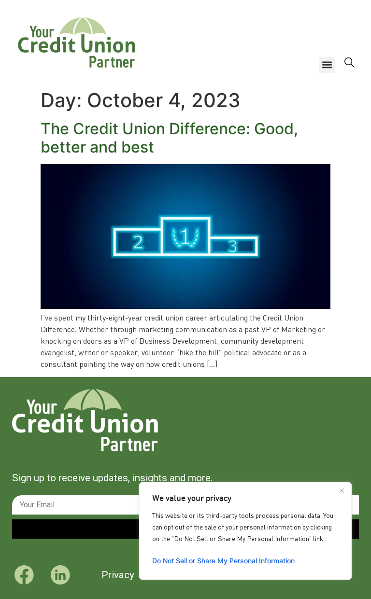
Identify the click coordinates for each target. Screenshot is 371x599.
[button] (327, 65)
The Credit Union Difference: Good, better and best (169, 137)
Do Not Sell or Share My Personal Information (223, 561)
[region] (245, 531)
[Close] (341, 490)
